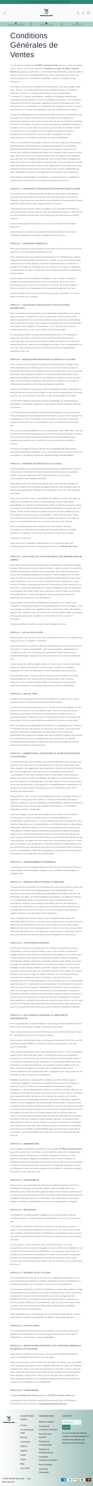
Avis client (24, 1468)
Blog (22, 1464)
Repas (23, 1459)
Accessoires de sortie (27, 1431)
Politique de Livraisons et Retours (48, 1428)
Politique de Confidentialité (45, 1443)
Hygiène (24, 1451)
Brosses (23, 1437)
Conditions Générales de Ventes (48, 1458)
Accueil (23, 1425)
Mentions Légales (46, 1422)
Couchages (25, 1442)
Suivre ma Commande (44, 1470)
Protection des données (45, 1435)
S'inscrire (66, 1427)
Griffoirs (23, 1446)
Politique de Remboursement (46, 1451)
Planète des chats (16, 1479)
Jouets (23, 1455)
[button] (4, 12)
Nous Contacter (45, 1465)
